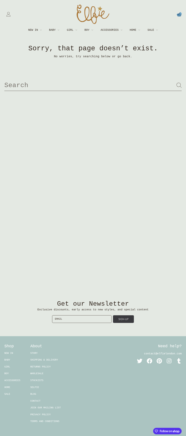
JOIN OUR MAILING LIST (45, 407)
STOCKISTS (36, 380)
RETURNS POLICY (40, 366)
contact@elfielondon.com (163, 353)
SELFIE (34, 387)
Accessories (110, 30)
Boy (87, 30)
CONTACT (35, 401)
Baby (53, 30)
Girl (71, 30)
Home (134, 30)
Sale (151, 30)
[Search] (179, 85)
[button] (179, 14)
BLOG (33, 394)
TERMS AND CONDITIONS (44, 421)
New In (34, 30)
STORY (34, 353)
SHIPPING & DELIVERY (44, 360)
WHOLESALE (36, 373)
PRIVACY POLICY (40, 414)
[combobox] (93, 85)
